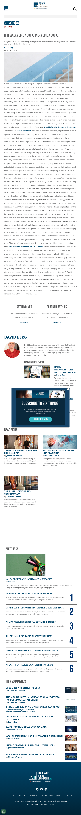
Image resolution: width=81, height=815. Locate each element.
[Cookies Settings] (3, 811)
